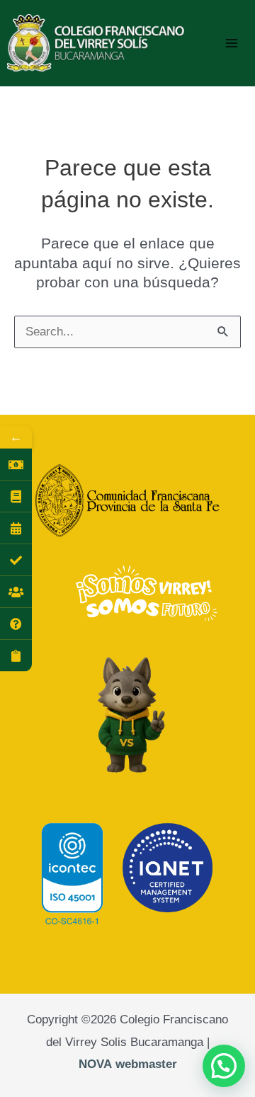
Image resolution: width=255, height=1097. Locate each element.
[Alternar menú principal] (232, 43)
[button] (224, 1066)
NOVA (95, 1064)
